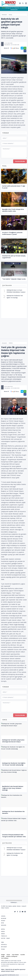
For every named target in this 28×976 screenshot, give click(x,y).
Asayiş (10, 14)
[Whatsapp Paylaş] (25, 48)
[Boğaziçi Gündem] (8, 3)
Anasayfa (4, 14)
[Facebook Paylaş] (25, 51)
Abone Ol (6, 48)
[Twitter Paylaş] (22, 48)
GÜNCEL (11, 343)
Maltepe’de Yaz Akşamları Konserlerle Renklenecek (14, 8)
